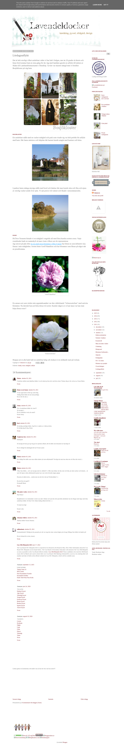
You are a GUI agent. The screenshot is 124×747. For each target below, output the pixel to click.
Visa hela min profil (97, 195)
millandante (20, 529)
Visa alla (108, 511)
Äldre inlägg (84, 699)
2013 (95, 319)
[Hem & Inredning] (20, 737)
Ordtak (103, 501)
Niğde (19, 625)
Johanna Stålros (22, 517)
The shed (96, 442)
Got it (106, 5)
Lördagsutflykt (100, 369)
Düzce (19, 631)
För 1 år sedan (100, 360)
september (99, 373)
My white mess (98, 430)
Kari (18, 423)
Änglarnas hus (21, 437)
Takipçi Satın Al (21, 569)
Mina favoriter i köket (102, 343)
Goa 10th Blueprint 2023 (24, 545)
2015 (95, 313)
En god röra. (104, 390)
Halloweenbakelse (101, 335)
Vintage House (98, 401)
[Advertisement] (50, 684)
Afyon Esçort (21, 607)
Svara (18, 384)
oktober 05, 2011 (32, 517)
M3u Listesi (20, 571)
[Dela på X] (40, 363)
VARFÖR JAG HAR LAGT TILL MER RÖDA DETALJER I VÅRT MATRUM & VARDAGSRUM (101, 408)
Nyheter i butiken (101, 338)
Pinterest (96, 444)
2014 (95, 316)
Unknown (97, 193)
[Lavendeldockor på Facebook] (101, 87)
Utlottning (98, 346)
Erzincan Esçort (21, 599)
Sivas (18, 637)
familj (19, 365)
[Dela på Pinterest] (43, 363)
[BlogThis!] (38, 363)
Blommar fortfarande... (102, 352)
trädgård (28, 365)
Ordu (18, 629)
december (99, 327)
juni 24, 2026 (27, 586)
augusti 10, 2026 (27, 616)
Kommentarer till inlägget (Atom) (31, 702)
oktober (98, 332)
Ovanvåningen (100, 366)
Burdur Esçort (21, 603)
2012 (95, 321)
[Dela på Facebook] (42, 363)
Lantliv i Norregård (100, 449)
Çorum (19, 621)
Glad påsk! (104, 123)
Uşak (18, 627)
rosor (23, 365)
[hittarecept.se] (96, 257)
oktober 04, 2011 (26, 468)
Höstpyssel (99, 349)
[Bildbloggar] (17, 735)
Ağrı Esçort (20, 593)
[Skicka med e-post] (36, 363)
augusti (98, 375)
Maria (19, 378)
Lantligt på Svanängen (101, 461)
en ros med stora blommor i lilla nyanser (46, 244)
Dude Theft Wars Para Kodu (25, 577)
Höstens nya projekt (101, 363)
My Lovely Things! (100, 486)
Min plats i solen (22, 492)
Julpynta (98, 355)
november (99, 330)
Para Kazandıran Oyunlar (24, 573)
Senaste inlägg (17, 699)
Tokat (18, 635)
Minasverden (98, 499)
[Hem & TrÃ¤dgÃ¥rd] (28, 735)
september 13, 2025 (28, 564)
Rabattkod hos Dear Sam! (104, 477)
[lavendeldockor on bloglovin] (99, 286)
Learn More (97, 5)
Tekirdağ (19, 633)
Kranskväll (99, 341)
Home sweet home (22, 390)
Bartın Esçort (21, 601)
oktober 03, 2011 (26, 378)
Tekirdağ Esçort (21, 595)
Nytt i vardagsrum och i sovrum (105, 96)
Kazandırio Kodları (22, 575)
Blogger (65, 742)
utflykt (33, 365)
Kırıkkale (19, 623)
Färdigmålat (99, 358)
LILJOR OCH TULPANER (98, 387)
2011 (95, 324)
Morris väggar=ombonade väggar (105, 464)
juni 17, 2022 (36, 545)
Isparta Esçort (21, 605)
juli (97, 378)
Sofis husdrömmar (99, 474)
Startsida (50, 699)
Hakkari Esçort (21, 591)
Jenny (19, 405)
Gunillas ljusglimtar (100, 418)
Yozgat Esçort (21, 597)
